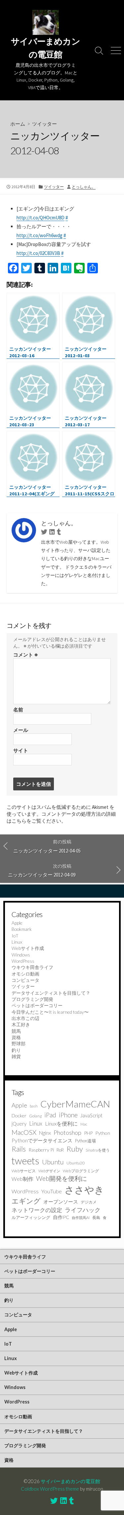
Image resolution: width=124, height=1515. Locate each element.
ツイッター (44, 124)
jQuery (19, 1124)
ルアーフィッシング (31, 1217)
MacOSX (24, 1132)
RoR (60, 1150)
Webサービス (24, 1170)
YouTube (51, 1191)
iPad (50, 1115)
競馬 (16, 1031)
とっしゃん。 (84, 186)
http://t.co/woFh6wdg (39, 235)
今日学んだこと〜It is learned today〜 (50, 1012)
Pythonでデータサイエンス (42, 1140)
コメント (25, 655)
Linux (17, 942)
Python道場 (85, 1140)
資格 (16, 1037)
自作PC (61, 1217)
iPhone (68, 1115)
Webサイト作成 (28, 948)
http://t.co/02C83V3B (38, 253)
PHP (88, 1133)
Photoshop (67, 1132)
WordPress (23, 961)
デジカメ (89, 1202)
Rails (19, 1149)
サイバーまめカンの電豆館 (70, 1481)
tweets (25, 1160)
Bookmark (22, 929)
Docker (19, 1115)
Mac (83, 1124)
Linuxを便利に (61, 1123)
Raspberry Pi (41, 1150)
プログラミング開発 (32, 999)
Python (102, 1133)
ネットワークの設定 (37, 1210)
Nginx (45, 1133)
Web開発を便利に (61, 1178)
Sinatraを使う (98, 1150)
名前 (18, 710)
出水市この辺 (25, 1018)
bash (34, 1106)
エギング (26, 1201)
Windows (21, 954)
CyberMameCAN (75, 1103)
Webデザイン (49, 1171)
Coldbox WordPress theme (50, 1489)
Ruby (74, 1148)
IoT (15, 935)
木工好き (21, 1024)
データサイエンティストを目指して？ (51, 993)
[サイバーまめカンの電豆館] (45, 22)
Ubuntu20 (75, 1162)
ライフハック (83, 1209)
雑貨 (16, 1056)
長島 (96, 1217)
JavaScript (91, 1115)
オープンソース (60, 1202)
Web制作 (22, 1179)
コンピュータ (25, 980)
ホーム (17, 124)
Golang (35, 1115)
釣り (16, 1050)
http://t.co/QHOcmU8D (40, 217)
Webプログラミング (81, 1170)
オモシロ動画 (25, 974)
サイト (20, 750)
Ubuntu (53, 1162)
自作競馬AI (81, 1217)
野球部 (18, 1043)
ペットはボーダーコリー (37, 1005)
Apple (17, 923)
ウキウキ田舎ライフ (32, 967)
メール (20, 730)
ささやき (84, 1189)
